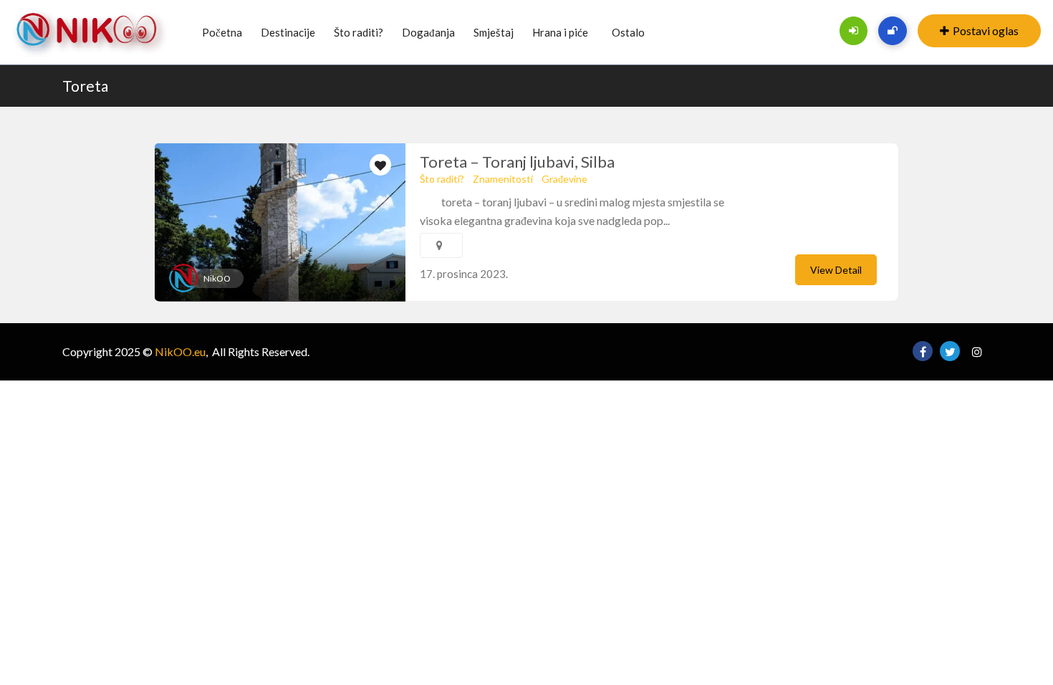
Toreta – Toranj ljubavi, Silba (517, 161)
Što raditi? (358, 32)
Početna (222, 32)
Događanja (428, 32)
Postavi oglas (986, 30)
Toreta (85, 86)
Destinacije (288, 32)
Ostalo (628, 32)
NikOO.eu (180, 351)
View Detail (836, 270)
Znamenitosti (503, 179)
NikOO (217, 278)
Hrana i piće (560, 32)
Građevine (564, 179)
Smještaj (493, 32)
